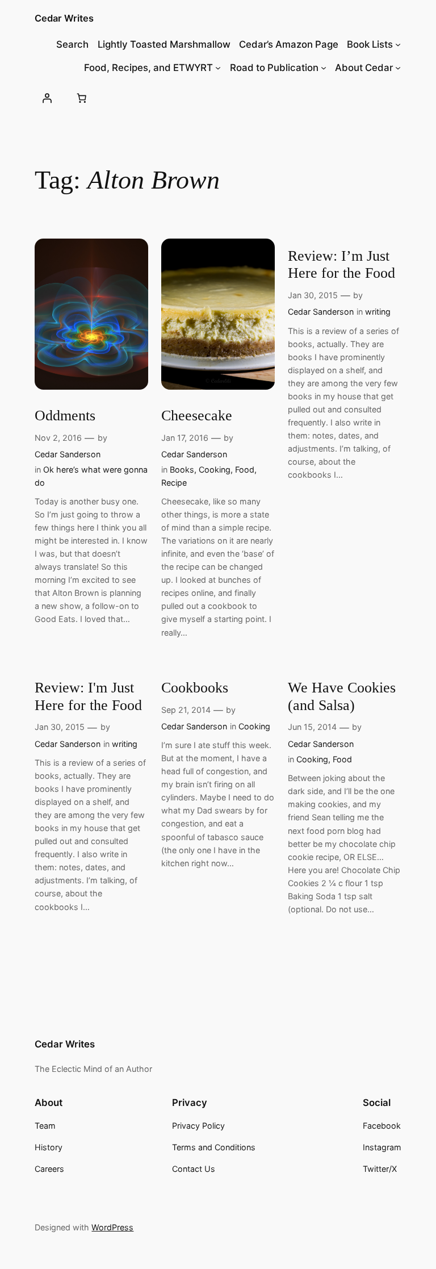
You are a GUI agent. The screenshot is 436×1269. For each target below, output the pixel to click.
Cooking (214, 469)
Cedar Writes (64, 18)
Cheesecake (196, 415)
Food (244, 469)
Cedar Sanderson (67, 454)
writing (378, 311)
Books (182, 469)
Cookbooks (194, 687)
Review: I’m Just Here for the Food (341, 265)
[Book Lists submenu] (398, 44)
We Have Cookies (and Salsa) (342, 696)
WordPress (112, 1227)
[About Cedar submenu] (398, 67)
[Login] (46, 98)
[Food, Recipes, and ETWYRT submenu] (218, 67)
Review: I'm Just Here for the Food (88, 696)
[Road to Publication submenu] (323, 67)
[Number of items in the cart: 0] (82, 98)
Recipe (174, 482)
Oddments (65, 415)
